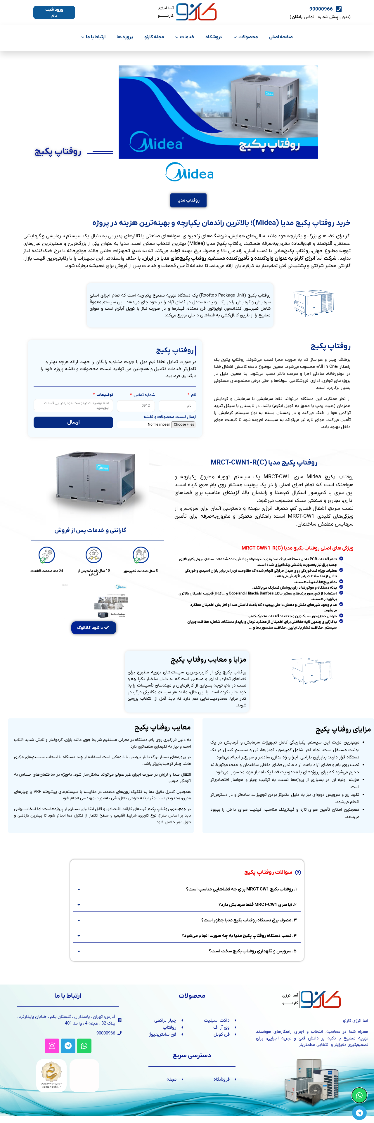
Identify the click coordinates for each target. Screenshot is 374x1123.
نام (193, 395)
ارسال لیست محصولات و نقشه (169, 417)
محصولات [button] (248, 37)
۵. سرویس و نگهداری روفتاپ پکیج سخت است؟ (253, 951)
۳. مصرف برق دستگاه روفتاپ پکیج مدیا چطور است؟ (249, 920)
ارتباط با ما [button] (95, 37)
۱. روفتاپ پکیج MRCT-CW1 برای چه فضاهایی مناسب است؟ (241, 889)
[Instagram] (52, 1046)
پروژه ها (125, 37)
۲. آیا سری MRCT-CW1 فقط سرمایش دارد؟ (258, 905)
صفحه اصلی (281, 37)
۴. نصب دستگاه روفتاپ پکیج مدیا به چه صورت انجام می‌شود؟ (239, 936)
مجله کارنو (154, 37)
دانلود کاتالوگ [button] (90, 628)
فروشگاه (214, 37)
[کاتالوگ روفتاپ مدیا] (94, 600)
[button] (187, 889)
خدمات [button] (187, 37)
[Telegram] (68, 1046)
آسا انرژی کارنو (308, 258)
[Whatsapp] (84, 1046)
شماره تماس (144, 395)
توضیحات (104, 395)
